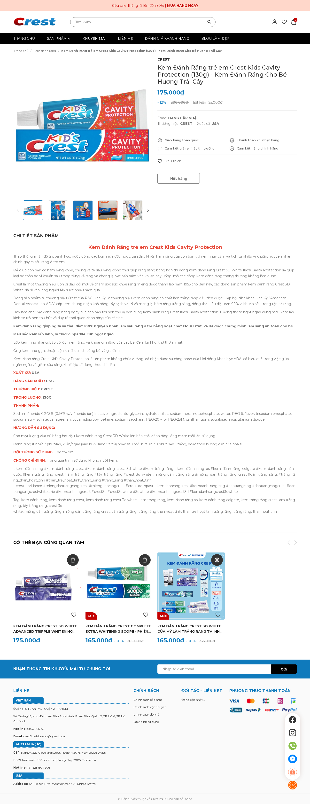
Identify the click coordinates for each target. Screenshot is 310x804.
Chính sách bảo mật (147, 700)
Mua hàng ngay (182, 5)
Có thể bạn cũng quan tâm (48, 542)
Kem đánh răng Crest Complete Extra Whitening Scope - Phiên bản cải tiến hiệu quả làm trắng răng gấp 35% (118, 629)
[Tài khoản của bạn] (275, 21)
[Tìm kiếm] (209, 22)
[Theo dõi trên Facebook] (292, 719)
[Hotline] (292, 745)
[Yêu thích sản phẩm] (284, 21)
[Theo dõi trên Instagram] (292, 732)
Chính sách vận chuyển (150, 707)
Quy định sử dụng (146, 722)
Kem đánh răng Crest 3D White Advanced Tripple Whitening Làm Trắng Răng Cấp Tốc (45, 629)
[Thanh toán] (262, 705)
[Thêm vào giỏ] (73, 560)
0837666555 (35, 729)
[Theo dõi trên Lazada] (292, 785)
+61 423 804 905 (38, 767)
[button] (148, 210)
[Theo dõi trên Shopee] (292, 772)
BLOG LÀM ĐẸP (215, 38)
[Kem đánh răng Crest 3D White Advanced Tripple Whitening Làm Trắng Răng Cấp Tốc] (47, 586)
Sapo (188, 799)
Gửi (284, 669)
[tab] (36, 236)
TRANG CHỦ (24, 38)
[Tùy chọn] (217, 560)
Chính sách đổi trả (146, 714)
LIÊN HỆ (125, 38)
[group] (83, 125)
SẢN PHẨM (57, 38)
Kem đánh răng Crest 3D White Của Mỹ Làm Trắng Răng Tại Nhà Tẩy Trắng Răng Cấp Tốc (189, 629)
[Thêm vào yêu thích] (169, 161)
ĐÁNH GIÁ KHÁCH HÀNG (167, 38)
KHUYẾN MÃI (94, 38)
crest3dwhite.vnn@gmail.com (44, 736)
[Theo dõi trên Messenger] (292, 758)
